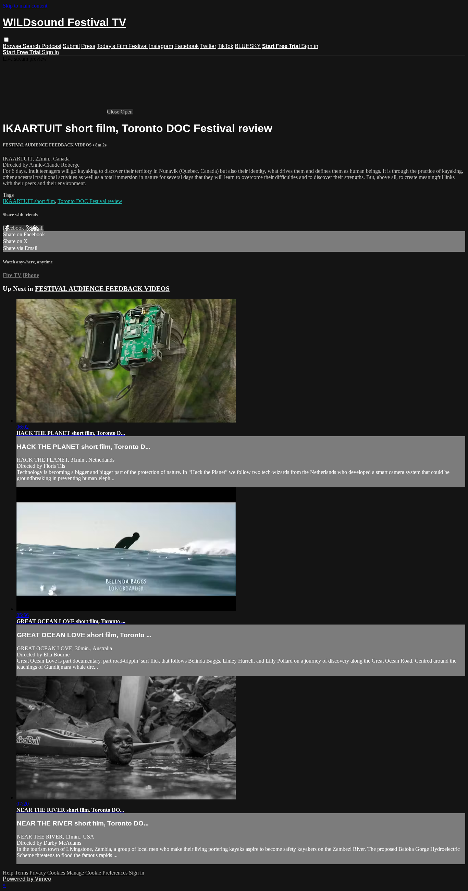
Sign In (50, 52)
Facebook (186, 46)
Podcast (51, 46)
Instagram (161, 46)
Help (9, 873)
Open (127, 112)
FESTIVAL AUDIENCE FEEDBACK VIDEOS (48, 144)
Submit (71, 46)
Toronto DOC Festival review (90, 201)
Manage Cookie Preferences (97, 873)
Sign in (309, 46)
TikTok (225, 46)
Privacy (38, 873)
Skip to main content (25, 6)
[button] (6, 39)
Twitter (208, 46)
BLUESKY (248, 46)
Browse (13, 46)
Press (88, 46)
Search (32, 46)
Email (37, 228)
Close (114, 112)
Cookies (56, 873)
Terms (22, 873)
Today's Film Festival (122, 46)
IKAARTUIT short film (29, 201)
